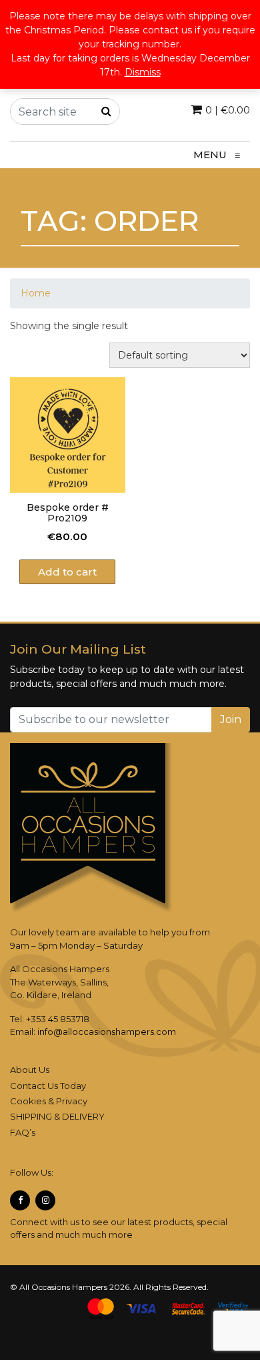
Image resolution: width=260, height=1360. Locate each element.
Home (36, 293)
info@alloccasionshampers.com (106, 1031)
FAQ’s (22, 1132)
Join (230, 719)
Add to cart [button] (67, 571)
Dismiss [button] (143, 72)
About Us (29, 1069)
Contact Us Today (48, 1085)
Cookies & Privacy (48, 1101)
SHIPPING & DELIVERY (57, 1116)
